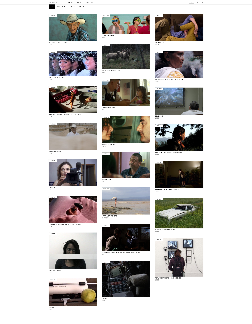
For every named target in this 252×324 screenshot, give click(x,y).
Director (61, 6)
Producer (83, 6)
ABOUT (79, 2)
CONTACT (90, 2)
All (52, 6)
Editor (72, 6)
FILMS (70, 2)
